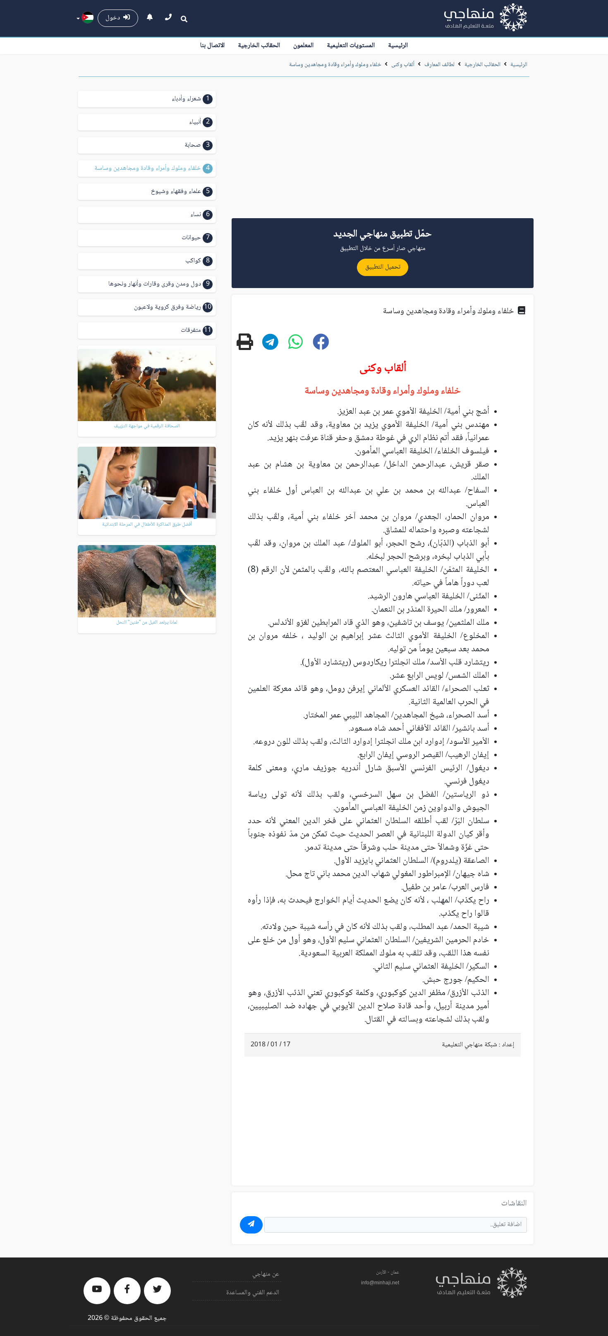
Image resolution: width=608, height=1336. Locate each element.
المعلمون (303, 45)
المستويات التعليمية (351, 45)
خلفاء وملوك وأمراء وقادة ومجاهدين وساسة (335, 65)
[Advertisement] (383, 150)
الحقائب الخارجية (259, 45)
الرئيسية (398, 45)
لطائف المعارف (439, 65)
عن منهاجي (265, 1274)
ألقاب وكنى (402, 65)
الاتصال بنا (212, 45)
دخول (114, 18)
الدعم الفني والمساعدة (252, 1292)
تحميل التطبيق (382, 267)
